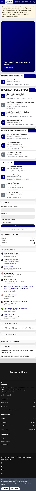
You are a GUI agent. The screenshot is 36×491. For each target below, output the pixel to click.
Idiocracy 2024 (10, 171)
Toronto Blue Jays (13, 175)
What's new (5, 434)
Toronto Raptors (12, 183)
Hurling (8, 197)
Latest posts (9, 249)
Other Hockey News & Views (14, 130)
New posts (3, 438)
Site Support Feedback (12, 76)
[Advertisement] (18, 43)
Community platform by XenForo (16, 457)
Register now (24, 229)
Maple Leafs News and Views (14, 90)
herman (30, 98)
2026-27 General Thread (13, 138)
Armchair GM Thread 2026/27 (14, 116)
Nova (2, 382)
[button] (18, 463)
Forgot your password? (8, 220)
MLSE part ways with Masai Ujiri (15, 187)
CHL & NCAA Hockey (14, 152)
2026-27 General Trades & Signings (16, 147)
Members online (10, 334)
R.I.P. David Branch (11, 156)
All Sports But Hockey (14, 193)
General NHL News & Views (16, 134)
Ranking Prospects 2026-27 (12, 260)
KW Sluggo (16, 189)
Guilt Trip (26, 156)
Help (2, 466)
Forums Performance (12, 84)
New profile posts (5, 441)
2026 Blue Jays (10, 179)
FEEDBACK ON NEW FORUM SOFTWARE (15, 301)
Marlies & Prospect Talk (10, 256)
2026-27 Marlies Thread (12, 98)
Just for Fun (7, 163)
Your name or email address (9, 206)
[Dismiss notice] (33, 7)
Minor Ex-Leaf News (12, 124)
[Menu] (2, 2)
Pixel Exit (8, 459)
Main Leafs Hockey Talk (15, 94)
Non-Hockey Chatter (14, 167)
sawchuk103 (31, 244)
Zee (31, 116)
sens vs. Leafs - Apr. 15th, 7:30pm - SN (16, 106)
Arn (14, 108)
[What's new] (30, 2)
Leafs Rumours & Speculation (17, 112)
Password (4, 213)
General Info (11, 80)
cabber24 (16, 148)
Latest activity (4, 444)
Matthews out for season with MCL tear (15, 308)
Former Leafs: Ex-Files (14, 120)
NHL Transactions (13, 143)
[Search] (34, 2)
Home (2, 469)
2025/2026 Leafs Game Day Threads (20, 102)
